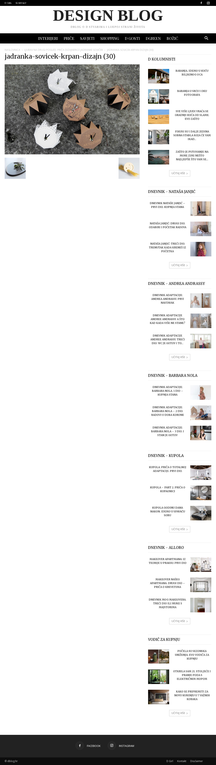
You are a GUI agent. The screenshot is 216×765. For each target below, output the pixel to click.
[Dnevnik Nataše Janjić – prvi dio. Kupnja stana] (200, 208)
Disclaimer (196, 761)
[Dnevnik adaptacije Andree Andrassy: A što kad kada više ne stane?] (200, 321)
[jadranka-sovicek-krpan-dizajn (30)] (72, 153)
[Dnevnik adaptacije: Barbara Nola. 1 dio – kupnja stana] (200, 392)
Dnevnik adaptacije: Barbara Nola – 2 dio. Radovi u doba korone (167, 411)
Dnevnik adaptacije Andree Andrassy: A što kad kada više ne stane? (167, 319)
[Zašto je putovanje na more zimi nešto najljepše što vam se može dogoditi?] (158, 157)
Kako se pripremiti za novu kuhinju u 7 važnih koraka (192, 695)
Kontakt (21, 2)
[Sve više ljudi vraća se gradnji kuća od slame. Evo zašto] (158, 116)
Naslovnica (12, 50)
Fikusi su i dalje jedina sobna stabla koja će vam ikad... (192, 135)
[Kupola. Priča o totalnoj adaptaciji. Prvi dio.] (200, 472)
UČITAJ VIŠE (178, 173)
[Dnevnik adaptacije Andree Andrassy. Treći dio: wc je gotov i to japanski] (200, 341)
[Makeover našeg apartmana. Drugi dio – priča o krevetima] (200, 585)
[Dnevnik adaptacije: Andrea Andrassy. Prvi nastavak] (200, 300)
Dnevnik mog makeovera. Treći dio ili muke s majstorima (167, 603)
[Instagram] (208, 3)
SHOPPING (109, 38)
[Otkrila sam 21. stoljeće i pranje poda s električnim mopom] (158, 676)
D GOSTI (132, 38)
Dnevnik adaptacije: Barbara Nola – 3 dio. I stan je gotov (167, 431)
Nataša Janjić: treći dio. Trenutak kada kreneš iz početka (167, 247)
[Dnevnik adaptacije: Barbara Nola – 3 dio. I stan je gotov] (200, 433)
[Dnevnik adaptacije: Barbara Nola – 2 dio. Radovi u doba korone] (200, 412)
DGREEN (153, 38)
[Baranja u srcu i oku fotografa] (158, 96)
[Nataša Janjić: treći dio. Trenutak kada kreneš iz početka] (200, 249)
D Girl (8, 2)
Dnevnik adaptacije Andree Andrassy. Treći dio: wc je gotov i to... (167, 339)
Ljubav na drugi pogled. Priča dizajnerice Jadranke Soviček (63, 50)
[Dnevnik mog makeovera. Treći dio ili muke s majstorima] (200, 605)
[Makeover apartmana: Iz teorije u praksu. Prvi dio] (200, 564)
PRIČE (69, 38)
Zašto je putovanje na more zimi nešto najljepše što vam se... (192, 155)
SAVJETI (87, 38)
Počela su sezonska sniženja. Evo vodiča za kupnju (192, 654)
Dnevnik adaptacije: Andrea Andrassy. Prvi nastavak (167, 299)
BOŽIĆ (172, 38)
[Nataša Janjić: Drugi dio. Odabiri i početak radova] (200, 229)
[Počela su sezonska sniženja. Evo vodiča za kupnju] (158, 656)
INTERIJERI (48, 38)
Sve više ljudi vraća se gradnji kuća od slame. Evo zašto (192, 115)
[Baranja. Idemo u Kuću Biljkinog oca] (158, 76)
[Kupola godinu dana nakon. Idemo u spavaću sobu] (200, 513)
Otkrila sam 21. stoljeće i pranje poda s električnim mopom (192, 675)
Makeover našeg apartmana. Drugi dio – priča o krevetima (167, 583)
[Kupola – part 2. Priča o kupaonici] (200, 493)
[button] (206, 39)
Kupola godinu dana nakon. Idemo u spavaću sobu (167, 511)
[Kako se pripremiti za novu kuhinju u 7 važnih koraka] (158, 697)
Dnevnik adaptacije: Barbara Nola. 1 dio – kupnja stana (167, 390)
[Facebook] (201, 3)
